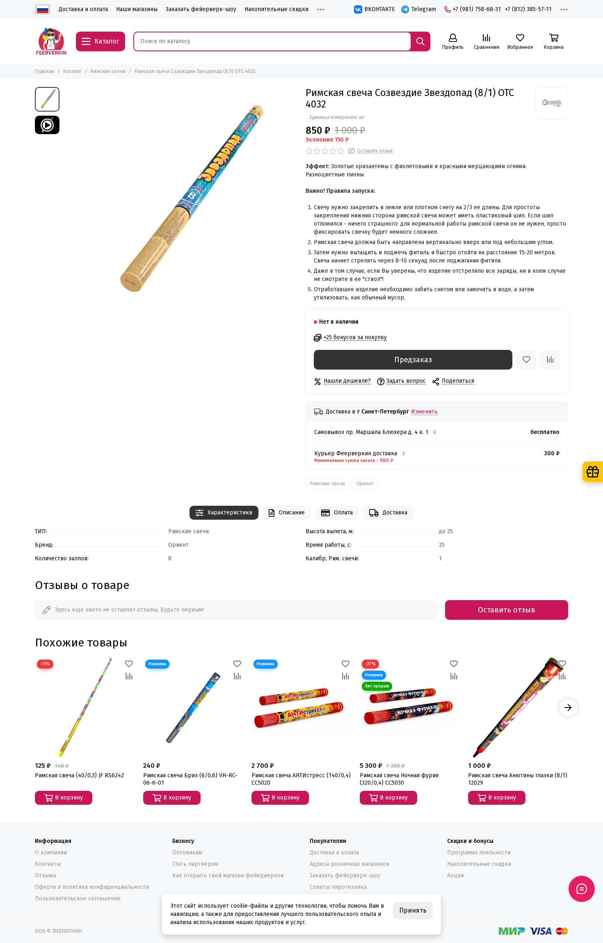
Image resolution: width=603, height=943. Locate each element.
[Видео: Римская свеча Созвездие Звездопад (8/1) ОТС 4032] (47, 125)
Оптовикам (187, 852)
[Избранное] (526, 360)
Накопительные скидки (276, 9)
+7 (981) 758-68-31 (477, 9)
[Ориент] (552, 103)
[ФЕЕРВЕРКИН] (51, 41)
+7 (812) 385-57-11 (528, 9)
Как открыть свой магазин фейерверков (228, 875)
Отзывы (45, 875)
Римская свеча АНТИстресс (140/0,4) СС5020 (301, 779)
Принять (413, 910)
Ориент (364, 483)
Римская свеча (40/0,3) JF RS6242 (79, 775)
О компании (51, 852)
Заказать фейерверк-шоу (201, 9)
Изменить (424, 412)
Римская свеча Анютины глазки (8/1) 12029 (517, 779)
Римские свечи (108, 71)
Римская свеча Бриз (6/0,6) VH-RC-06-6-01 (190, 779)
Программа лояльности (479, 852)
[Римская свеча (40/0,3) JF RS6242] (85, 708)
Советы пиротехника (338, 887)
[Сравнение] (550, 360)
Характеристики (230, 512)
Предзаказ (413, 359)
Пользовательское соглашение (78, 898)
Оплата (343, 512)
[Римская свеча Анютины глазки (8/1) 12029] (518, 708)
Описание (292, 512)
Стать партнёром (195, 864)
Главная (44, 71)
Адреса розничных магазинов (349, 864)
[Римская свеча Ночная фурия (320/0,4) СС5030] (410, 708)
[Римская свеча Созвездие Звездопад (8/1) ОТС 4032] (180, 204)
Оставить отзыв (506, 609)
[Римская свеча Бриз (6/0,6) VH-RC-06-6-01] (193, 708)
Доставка (395, 512)
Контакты (48, 864)
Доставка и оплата (83, 9)
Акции (455, 875)
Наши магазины (137, 9)
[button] (35, 708)
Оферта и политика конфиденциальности (92, 887)
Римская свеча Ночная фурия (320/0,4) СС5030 (399, 779)
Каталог (72, 71)
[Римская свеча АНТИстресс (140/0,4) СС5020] (301, 708)
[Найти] (420, 41)
